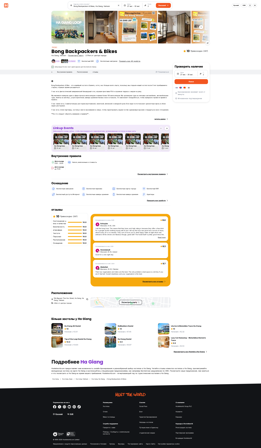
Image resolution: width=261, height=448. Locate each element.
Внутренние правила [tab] (64, 72)
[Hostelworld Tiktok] (79, 406)
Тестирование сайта (135, 444)
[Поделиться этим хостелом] (208, 43)
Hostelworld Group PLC (184, 406)
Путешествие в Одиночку (148, 427)
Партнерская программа (185, 433)
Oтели (105, 412)
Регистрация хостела (183, 427)
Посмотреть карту (75, 55)
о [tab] (51, 72)
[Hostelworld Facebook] (54, 406)
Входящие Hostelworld (184, 438)
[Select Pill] (250, 5)
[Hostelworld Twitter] (59, 406)
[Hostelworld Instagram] (64, 406)
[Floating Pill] (201, 27)
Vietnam (63, 55)
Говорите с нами (109, 427)
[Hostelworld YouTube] (69, 406)
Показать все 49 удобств (129, 61)
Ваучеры (121, 444)
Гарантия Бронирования (148, 417)
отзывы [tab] (95, 72)
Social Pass (143, 406)
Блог (141, 412)
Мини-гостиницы (109, 417)
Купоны (112, 444)
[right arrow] (167, 128)
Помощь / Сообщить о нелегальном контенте (116, 433)
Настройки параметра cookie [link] (169, 444)
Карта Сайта (150, 444)
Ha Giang (55, 55)
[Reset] (118, 5)
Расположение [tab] (82, 72)
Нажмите (179, 412)
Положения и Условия (98, 444)
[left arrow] (161, 128)
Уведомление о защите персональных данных (70, 444)
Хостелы (106, 406)
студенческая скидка (147, 433)
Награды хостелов (146, 422)
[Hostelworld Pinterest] (74, 406)
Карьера (179, 417)
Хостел (54, 47)
